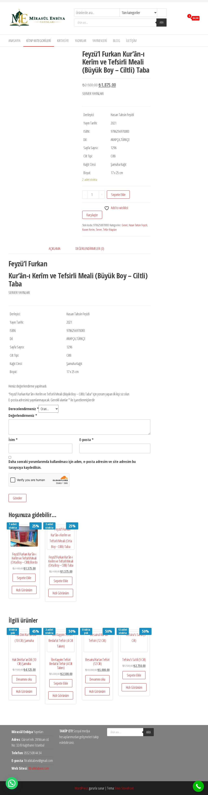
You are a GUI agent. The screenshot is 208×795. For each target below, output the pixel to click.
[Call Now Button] (198, 786)
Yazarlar (80, 40)
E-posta (86, 439)
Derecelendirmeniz (24, 408)
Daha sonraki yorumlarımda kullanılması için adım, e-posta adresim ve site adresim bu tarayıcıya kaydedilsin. (72, 464)
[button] (12, 783)
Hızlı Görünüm (24, 589)
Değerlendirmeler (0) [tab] (90, 248)
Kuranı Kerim (88, 229)
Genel (125, 225)
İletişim (131, 40)
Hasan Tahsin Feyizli (138, 225)
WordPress (81, 788)
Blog (116, 40)
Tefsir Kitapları (110, 229)
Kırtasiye (63, 40)
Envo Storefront (124, 788)
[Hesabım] (181, 18)
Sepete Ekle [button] (24, 577)
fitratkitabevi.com (39, 768)
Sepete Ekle (118, 194)
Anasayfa (14, 40)
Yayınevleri (99, 40)
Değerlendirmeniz (23, 415)
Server (99, 229)
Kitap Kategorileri (38, 40)
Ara (162, 22)
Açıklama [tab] (54, 248)
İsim (13, 439)
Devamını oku (24, 679)
